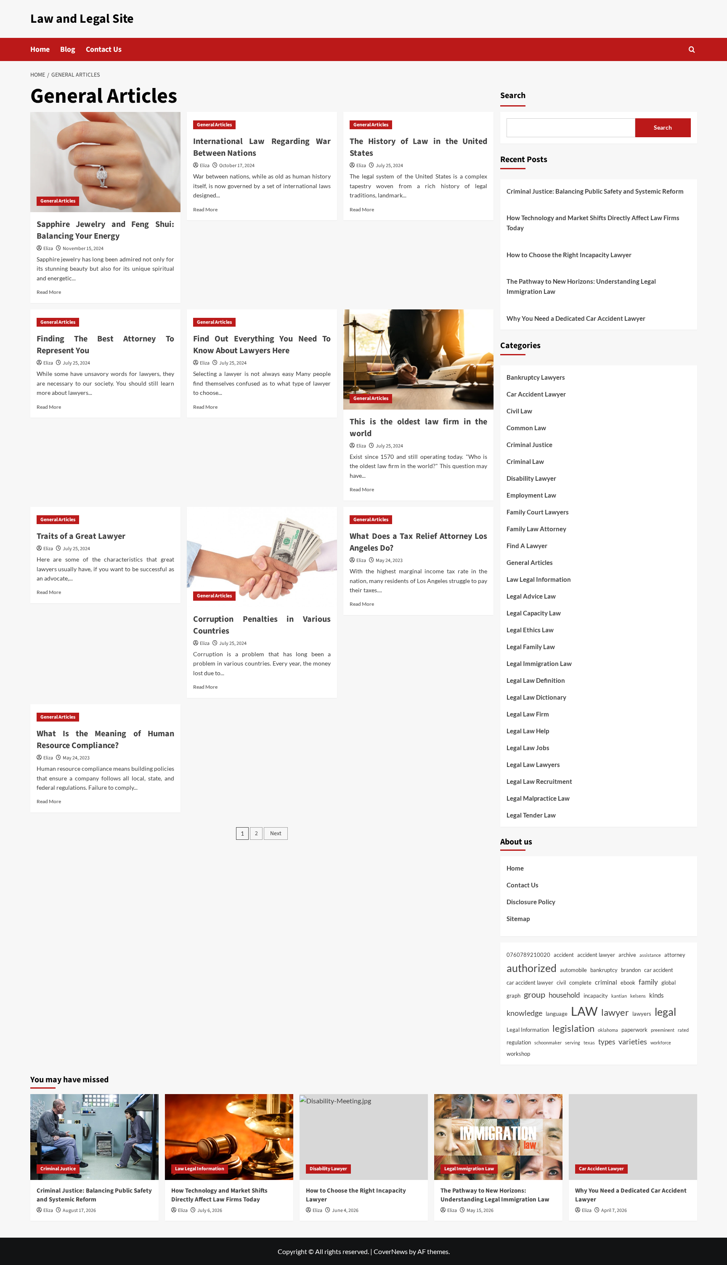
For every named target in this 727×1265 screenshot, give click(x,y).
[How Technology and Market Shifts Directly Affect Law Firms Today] (229, 1137)
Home (40, 49)
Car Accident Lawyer (536, 394)
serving (572, 1042)
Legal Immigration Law (539, 663)
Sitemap (518, 918)
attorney (674, 954)
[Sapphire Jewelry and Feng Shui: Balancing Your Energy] (105, 162)
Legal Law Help (528, 731)
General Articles (57, 201)
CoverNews (391, 1251)
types (606, 1042)
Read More (49, 292)
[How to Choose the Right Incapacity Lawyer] (364, 1137)
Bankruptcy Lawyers (536, 377)
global (668, 982)
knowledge (524, 1012)
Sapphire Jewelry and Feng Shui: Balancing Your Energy (105, 230)
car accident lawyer (530, 982)
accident (564, 954)
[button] (692, 49)
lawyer (615, 1012)
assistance (650, 955)
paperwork (634, 1029)
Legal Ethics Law (530, 630)
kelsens (638, 996)
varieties (632, 1041)
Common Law (526, 427)
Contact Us (104, 49)
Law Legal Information (539, 579)
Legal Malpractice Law (538, 798)
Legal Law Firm (528, 714)
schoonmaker (548, 1042)
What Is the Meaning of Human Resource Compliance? (105, 739)
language (557, 1013)
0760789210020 (528, 954)
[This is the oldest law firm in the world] (418, 359)
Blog (67, 49)
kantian (619, 996)
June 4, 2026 (345, 1210)
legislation (573, 1028)
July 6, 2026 (209, 1210)
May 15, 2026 (480, 1210)
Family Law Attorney (536, 529)
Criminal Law (525, 461)
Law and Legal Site (82, 19)
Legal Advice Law (531, 596)
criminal (606, 982)
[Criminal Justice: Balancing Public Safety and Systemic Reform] (94, 1137)
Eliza (48, 248)
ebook (628, 982)
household (564, 995)
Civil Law (519, 411)
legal (665, 1011)
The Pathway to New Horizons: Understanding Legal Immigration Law (581, 286)
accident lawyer (596, 954)
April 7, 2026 (614, 1210)
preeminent (662, 1030)
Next (275, 833)
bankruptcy (604, 970)
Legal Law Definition (536, 680)
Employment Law (531, 495)
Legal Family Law (531, 646)
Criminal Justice (529, 444)
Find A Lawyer (527, 545)
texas (589, 1042)
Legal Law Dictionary (536, 697)
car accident (658, 970)
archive (627, 954)
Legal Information (528, 1029)
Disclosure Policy (531, 901)
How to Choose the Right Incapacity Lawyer (569, 254)
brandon (631, 970)
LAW (584, 1011)
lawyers (641, 1013)
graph (513, 995)
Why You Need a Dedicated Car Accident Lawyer (576, 318)
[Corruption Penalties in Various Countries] (262, 557)
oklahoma (608, 1030)
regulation (519, 1042)
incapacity (596, 995)
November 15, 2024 (83, 248)
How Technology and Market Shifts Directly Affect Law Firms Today (593, 223)
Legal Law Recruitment (539, 781)
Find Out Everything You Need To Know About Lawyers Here (262, 345)
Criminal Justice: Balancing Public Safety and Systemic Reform (595, 191)
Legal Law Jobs (528, 747)
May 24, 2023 (389, 560)
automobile (573, 970)
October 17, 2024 (237, 165)
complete (580, 982)
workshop (518, 1053)
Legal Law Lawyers (533, 764)
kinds (656, 995)
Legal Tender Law (531, 815)
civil (561, 982)
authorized (532, 967)
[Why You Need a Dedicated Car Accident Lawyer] (633, 1137)
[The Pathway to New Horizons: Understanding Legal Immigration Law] (498, 1137)
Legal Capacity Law (534, 613)
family (648, 982)
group (534, 994)
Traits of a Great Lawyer (81, 536)
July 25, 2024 (389, 165)
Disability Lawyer (531, 478)
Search (512, 95)
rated (683, 1030)
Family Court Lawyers (538, 512)
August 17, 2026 (79, 1210)
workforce (660, 1042)
